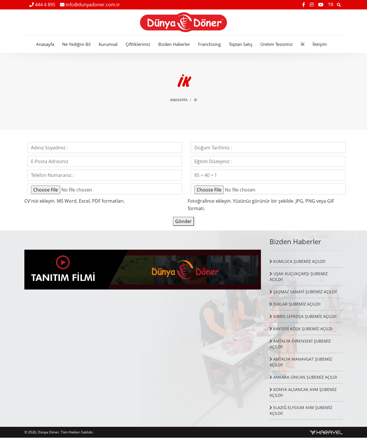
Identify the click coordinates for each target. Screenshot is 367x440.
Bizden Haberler (174, 44)
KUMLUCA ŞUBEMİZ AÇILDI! (298, 261)
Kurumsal (108, 44)
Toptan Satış (240, 44)
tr (330, 4)
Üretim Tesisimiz (276, 44)
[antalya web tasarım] (326, 432)
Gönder (183, 221)
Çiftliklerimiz (138, 44)
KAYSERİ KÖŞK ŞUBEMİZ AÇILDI (302, 328)
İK (302, 44)
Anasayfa (45, 44)
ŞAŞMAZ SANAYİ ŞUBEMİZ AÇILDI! (304, 291)
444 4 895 (44, 4)
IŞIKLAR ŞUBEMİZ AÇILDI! (296, 304)
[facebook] (304, 4)
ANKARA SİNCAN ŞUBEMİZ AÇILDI (304, 377)
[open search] (339, 4)
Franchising (209, 44)
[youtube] (321, 4)
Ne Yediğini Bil (76, 44)
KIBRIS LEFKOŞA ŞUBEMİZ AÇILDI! (304, 316)
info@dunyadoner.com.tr (92, 4)
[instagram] (312, 4)
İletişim (320, 44)
